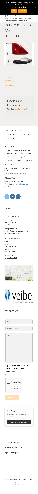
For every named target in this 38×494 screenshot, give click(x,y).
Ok (14, 11)
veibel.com (10, 255)
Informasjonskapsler (12, 442)
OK (9, 374)
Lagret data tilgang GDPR (13, 453)
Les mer (22, 11)
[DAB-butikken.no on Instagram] (12, 196)
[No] (35, 7)
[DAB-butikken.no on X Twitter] (7, 196)
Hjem (8, 16)
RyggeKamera (19, 16)
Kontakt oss (12, 397)
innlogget (19, 109)
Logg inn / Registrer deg (19, 422)
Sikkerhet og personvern (13, 447)
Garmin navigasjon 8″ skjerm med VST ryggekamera (10, 81)
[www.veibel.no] (18, 196)
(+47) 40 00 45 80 (12, 258)
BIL (13, 16)
